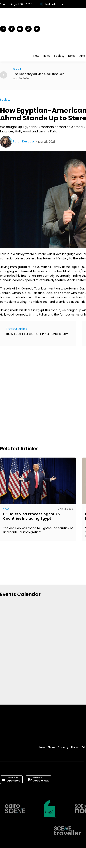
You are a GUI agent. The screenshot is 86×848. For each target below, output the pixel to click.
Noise (72, 55)
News (46, 55)
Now (36, 55)
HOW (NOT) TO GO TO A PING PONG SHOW (37, 334)
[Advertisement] (43, 395)
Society (59, 55)
